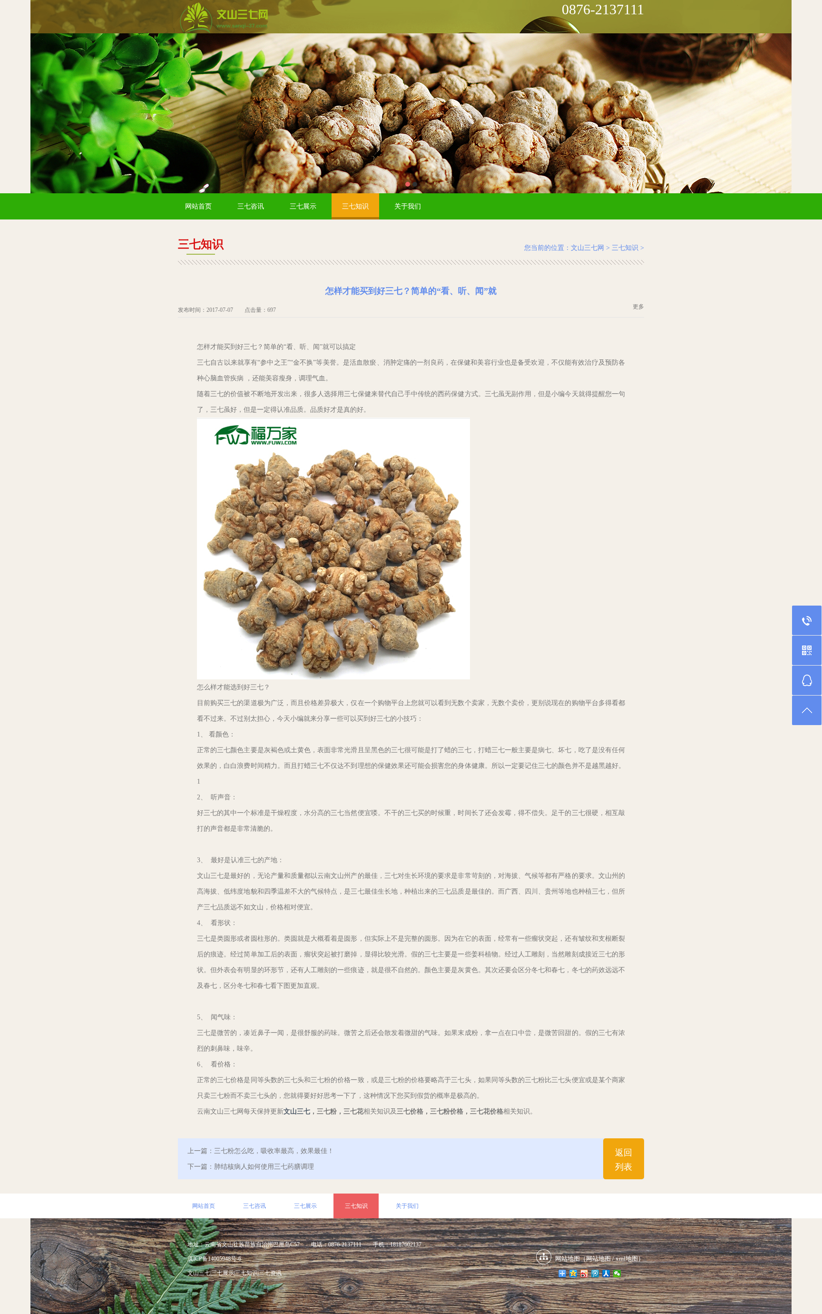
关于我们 (407, 206)
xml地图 (627, 1258)
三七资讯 (270, 1273)
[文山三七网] (223, 18)
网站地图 (598, 1258)
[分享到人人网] (606, 1273)
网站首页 (198, 206)
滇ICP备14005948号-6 (214, 1258)
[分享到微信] (617, 1273)
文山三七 (297, 1111)
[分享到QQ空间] (573, 1273)
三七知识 (355, 206)
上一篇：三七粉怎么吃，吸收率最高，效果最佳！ (260, 1151)
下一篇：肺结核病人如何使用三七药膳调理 (250, 1166)
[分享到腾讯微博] (595, 1273)
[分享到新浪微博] (584, 1273)
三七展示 (303, 206)
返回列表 (623, 1160)
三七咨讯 (250, 206)
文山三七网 (587, 247)
